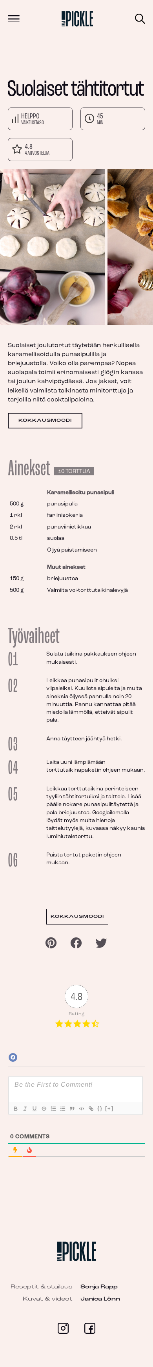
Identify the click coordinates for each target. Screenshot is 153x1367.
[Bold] (15, 1108)
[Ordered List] (53, 1108)
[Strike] (43, 1108)
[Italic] (24, 1108)
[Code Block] (81, 1108)
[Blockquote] (71, 1108)
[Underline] (34, 1108)
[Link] (90, 1108)
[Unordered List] (62, 1108)
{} (100, 1108)
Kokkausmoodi (45, 420)
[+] (109, 1108)
